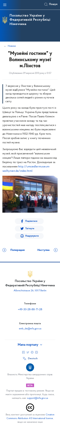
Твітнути (29, 228)
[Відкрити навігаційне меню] (4, 4)
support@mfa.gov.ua (37, 398)
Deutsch (33, 358)
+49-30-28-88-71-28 (30, 309)
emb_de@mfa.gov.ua (30, 328)
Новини (12, 46)
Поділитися (31, 221)
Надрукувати (32, 236)
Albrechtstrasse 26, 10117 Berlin (30, 290)
